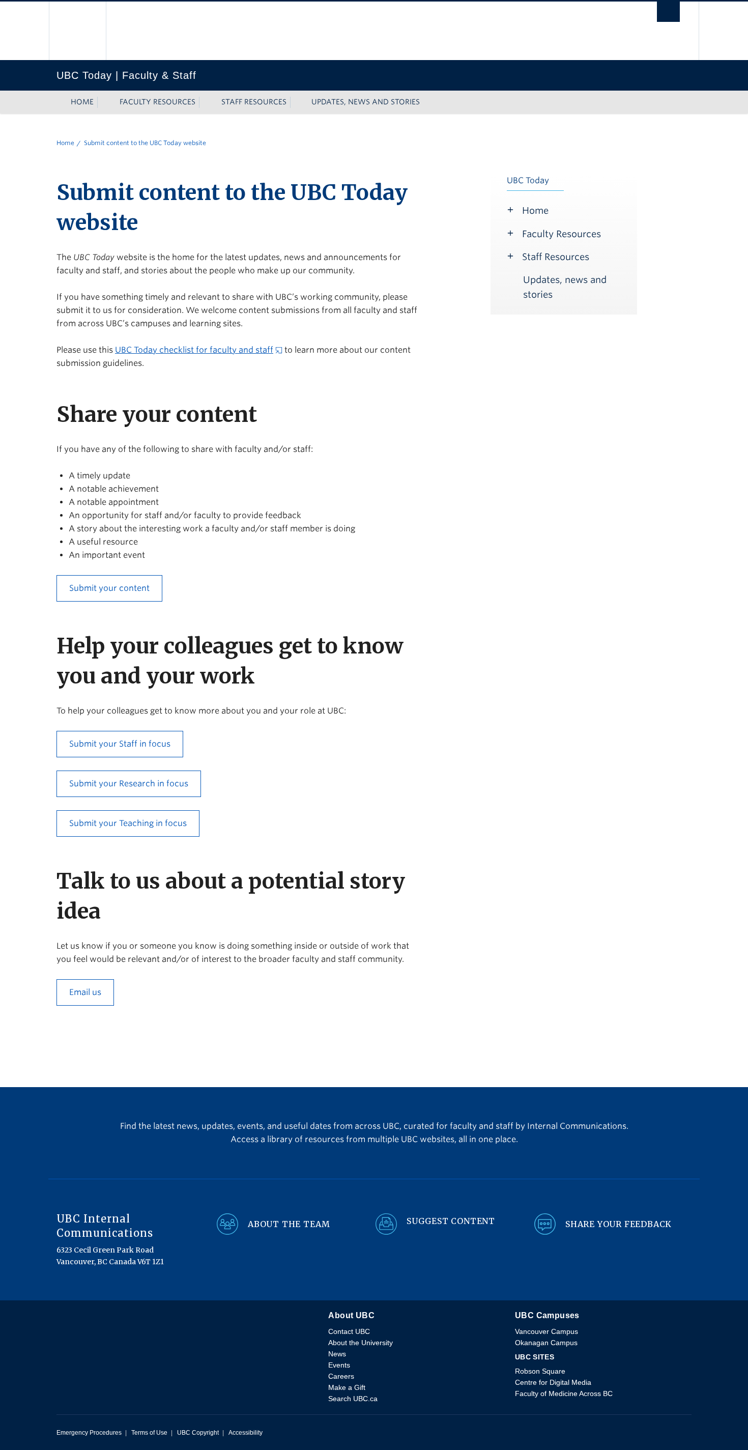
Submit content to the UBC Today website (145, 143)
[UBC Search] (668, 13)
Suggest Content (451, 1221)
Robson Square (540, 1371)
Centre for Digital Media (553, 1382)
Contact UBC (349, 1331)
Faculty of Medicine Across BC (564, 1393)
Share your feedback (618, 1224)
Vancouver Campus (546, 1331)
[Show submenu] (103, 102)
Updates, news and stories (365, 102)
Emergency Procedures (89, 1432)
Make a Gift (346, 1387)
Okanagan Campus (546, 1343)
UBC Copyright (198, 1432)
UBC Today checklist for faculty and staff (194, 350)
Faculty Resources (157, 102)
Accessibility (245, 1432)
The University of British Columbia (78, 31)
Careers (341, 1376)
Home (82, 102)
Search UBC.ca (353, 1399)
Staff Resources (253, 102)
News (337, 1354)
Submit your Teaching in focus (128, 823)
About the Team (289, 1224)
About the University (360, 1343)
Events (339, 1365)
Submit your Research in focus (128, 783)
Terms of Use (149, 1432)
